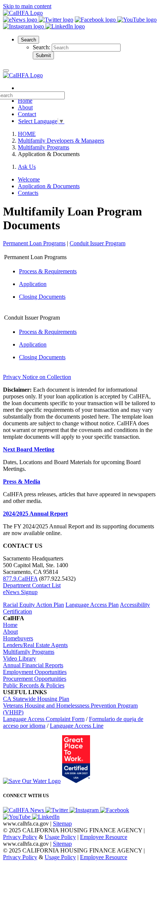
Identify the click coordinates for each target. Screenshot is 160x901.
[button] (28, 39)
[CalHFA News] (24, 810)
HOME (27, 134)
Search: (42, 47)
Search (28, 40)
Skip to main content (27, 6)
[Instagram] (24, 26)
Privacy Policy (20, 837)
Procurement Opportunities (34, 678)
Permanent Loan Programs (34, 243)
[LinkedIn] (65, 26)
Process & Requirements (48, 271)
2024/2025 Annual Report (35, 513)
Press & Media (21, 481)
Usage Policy (60, 837)
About (25, 107)
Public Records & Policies (33, 685)
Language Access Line (76, 726)
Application (33, 284)
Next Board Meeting (28, 449)
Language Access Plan (92, 605)
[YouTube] (137, 19)
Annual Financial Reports (33, 665)
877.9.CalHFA (20, 578)
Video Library (19, 658)
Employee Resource (103, 837)
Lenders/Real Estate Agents (35, 645)
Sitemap (62, 823)
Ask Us (27, 167)
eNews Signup (20, 592)
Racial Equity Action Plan (33, 605)
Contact (27, 114)
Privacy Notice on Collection (37, 377)
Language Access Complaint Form (43, 719)
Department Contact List (32, 585)
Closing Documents (42, 296)
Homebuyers (18, 638)
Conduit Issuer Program (97, 243)
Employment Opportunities (35, 672)
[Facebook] (96, 19)
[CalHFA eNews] (21, 19)
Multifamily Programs (43, 147)
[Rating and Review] (76, 781)
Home (10, 625)
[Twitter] (56, 19)
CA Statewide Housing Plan (36, 699)
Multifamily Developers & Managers (61, 140)
